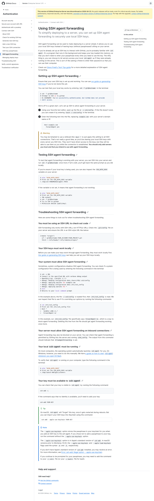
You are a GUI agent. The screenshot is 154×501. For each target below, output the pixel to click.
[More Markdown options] (140, 30)
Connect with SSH (56, 22)
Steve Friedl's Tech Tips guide (59, 67)
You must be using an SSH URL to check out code (63, 223)
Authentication (10, 14)
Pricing (75, 493)
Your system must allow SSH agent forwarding (61, 262)
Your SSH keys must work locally (54, 248)
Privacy (62, 493)
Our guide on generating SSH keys (52, 255)
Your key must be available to (59, 381)
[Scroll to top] (149, 496)
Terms (56, 493)
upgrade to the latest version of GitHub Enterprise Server (92, 13)
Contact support (46, 483)
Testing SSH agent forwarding (56, 154)
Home (6, 9)
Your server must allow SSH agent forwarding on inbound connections (73, 330)
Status (69, 493)
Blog (92, 493)
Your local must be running (58, 346)
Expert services (84, 493)
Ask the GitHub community (49, 480)
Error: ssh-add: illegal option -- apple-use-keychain (81, 452)
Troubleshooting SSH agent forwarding (62, 212)
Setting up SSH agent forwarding (58, 75)
